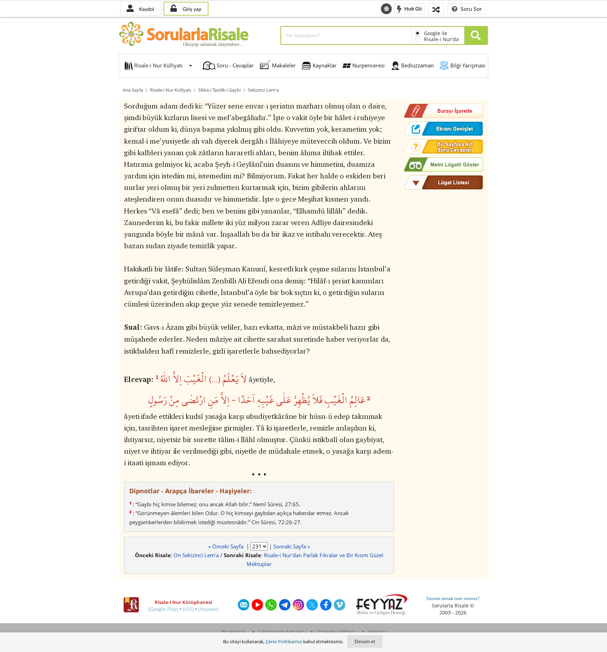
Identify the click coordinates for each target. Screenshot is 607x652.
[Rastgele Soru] (436, 8)
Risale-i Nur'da (441, 39)
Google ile (435, 33)
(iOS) (188, 609)
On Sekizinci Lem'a (196, 555)
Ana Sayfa (133, 90)
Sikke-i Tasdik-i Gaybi (219, 90)
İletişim (376, 631)
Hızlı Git (412, 8)
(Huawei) (208, 609)
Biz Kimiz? (233, 631)
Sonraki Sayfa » (291, 546)
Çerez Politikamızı (284, 641)
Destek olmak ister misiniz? (452, 598)
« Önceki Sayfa (226, 546)
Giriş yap (191, 9)
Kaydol (146, 9)
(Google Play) (163, 609)
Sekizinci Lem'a (263, 90)
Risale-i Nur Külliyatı (170, 90)
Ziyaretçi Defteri (336, 631)
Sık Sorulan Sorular (281, 631)
